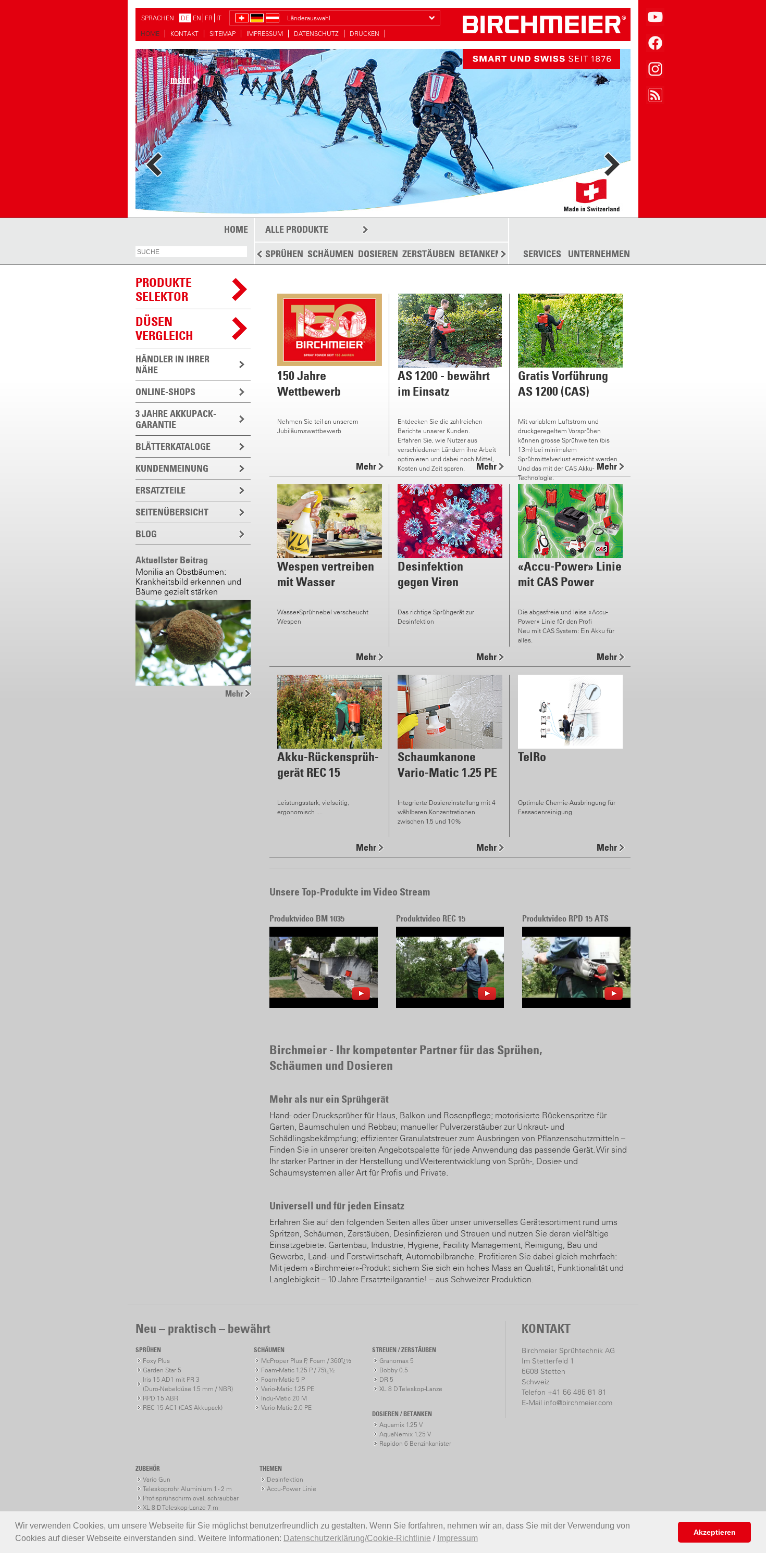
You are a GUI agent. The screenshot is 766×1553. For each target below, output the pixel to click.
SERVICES (542, 254)
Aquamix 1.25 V (401, 1425)
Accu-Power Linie (291, 1489)
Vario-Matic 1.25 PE (287, 1389)
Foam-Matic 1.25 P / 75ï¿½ (298, 1370)
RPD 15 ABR (160, 1398)
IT (218, 18)
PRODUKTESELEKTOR (163, 289)
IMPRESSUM (264, 33)
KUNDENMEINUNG (171, 468)
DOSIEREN (378, 253)
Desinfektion (285, 1479)
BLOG (146, 533)
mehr (180, 79)
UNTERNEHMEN (599, 254)
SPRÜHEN (284, 253)
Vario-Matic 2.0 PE (286, 1407)
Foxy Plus (156, 1361)
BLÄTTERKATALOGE (173, 446)
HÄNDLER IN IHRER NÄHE (172, 364)
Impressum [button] (457, 1538)
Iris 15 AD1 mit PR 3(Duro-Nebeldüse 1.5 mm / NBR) (188, 1384)
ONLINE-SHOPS (165, 391)
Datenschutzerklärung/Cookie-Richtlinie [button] (357, 1538)
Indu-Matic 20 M (284, 1398)
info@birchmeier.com (578, 1402)
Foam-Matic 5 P (283, 1379)
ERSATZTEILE (160, 490)
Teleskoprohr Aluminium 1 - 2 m (187, 1489)
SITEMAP (222, 33)
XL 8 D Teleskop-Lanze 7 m (180, 1507)
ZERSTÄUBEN (428, 253)
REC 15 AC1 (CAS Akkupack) (183, 1407)
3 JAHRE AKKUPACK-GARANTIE (175, 419)
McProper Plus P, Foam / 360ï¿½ (306, 1361)
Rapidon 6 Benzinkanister (415, 1443)
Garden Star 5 (162, 1370)
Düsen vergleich (164, 328)
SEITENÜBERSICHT (171, 512)
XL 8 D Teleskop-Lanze (410, 1389)
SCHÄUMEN (330, 253)
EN (197, 18)
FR (209, 18)
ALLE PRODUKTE (296, 229)
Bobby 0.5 (393, 1370)
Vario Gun (156, 1479)
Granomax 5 (396, 1361)
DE (185, 18)
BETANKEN (480, 253)
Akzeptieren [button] (715, 1532)
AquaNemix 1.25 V (405, 1434)
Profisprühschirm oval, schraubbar (191, 1498)
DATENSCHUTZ (316, 33)
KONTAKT (184, 33)
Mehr (234, 693)
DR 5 (386, 1379)
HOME (150, 33)
